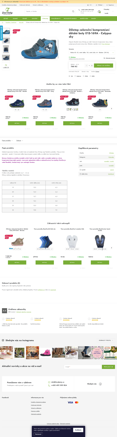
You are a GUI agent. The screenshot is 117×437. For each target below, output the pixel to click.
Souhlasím (78, 430)
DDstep (97, 71)
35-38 (67, 249)
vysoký (112, 161)
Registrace (111, 5)
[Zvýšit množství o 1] (91, 65)
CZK (90, 5)
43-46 (77, 249)
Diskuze (18, 140)
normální (106, 161)
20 (18, 110)
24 (20, 249)
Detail (17, 123)
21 (17, 249)
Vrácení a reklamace (38, 5)
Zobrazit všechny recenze (23, 312)
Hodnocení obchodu (25, 5)
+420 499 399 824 (87, 10)
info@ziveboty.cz (57, 382)
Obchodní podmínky (36, 414)
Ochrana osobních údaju (53, 423)
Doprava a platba (35, 411)
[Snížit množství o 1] (86, 65)
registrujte (53, 290)
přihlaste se (41, 290)
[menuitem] (6, 18)
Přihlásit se (108, 367)
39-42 (72, 249)
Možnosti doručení (110, 58)
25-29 (43, 249)
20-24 (38, 249)
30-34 (48, 249)
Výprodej (111, 157)
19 (15, 110)
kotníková (111, 174)
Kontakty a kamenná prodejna (9, 5)
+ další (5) (6, 67)
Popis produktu (6, 140)
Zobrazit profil (105, 340)
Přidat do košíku (103, 65)
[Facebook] (100, 384)
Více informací (105, 44)
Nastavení (38, 434)
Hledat (73, 11)
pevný (112, 170)
